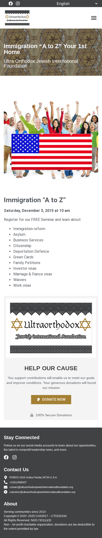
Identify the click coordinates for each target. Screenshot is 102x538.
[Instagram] (18, 3)
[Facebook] (11, 3)
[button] (93, 17)
